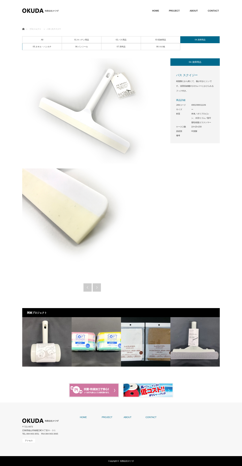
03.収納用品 (160, 40)
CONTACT (213, 10)
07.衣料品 (121, 46)
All (42, 40)
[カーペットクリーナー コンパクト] (47, 342)
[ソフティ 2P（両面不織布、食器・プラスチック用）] (96, 342)
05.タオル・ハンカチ (42, 46)
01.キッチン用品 (81, 40)
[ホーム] (23, 25)
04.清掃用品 (200, 40)
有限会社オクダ (127, 461)
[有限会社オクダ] (40, 11)
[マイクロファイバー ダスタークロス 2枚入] (145, 342)
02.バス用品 (121, 40)
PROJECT (174, 10)
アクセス (29, 440)
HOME (155, 10)
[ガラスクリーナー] (195, 342)
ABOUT (194, 10)
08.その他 (160, 46)
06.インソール (81, 46)
